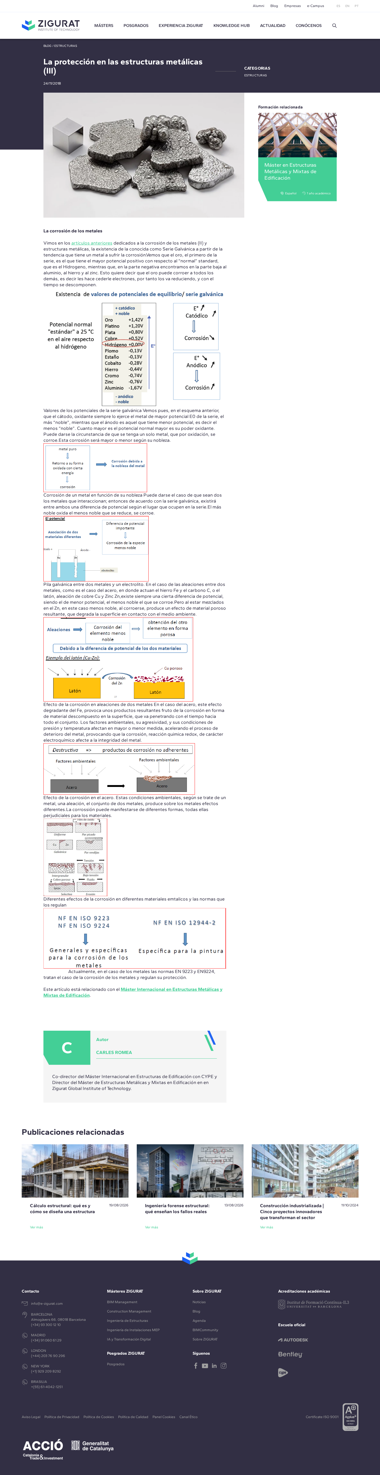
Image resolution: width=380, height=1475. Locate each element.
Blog (274, 6)
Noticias (199, 1302)
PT (357, 6)
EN (347, 6)
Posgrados (136, 25)
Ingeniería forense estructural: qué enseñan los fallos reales (177, 1208)
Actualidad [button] (272, 25)
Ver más (36, 1227)
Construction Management (129, 1311)
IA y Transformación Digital (129, 1339)
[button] (334, 25)
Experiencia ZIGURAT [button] (181, 25)
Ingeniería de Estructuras (127, 1320)
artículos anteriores (91, 243)
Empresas (292, 6)
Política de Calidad (133, 1417)
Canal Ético (188, 1417)
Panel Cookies (164, 1417)
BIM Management (122, 1302)
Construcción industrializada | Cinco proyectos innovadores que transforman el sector (292, 1211)
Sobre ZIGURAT (205, 1339)
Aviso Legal (31, 1417)
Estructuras (65, 46)
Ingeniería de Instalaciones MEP (133, 1330)
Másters (103, 25)
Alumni (258, 6)
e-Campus (315, 6)
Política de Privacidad (61, 1417)
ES (338, 6)
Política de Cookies (98, 1417)
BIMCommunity (205, 1330)
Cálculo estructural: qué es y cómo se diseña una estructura (62, 1208)
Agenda (199, 1320)
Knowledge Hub (232, 25)
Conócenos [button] (309, 25)
